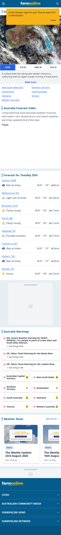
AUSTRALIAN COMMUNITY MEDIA (21, 503)
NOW (7, 67)
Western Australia (11, 100)
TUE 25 (23, 67)
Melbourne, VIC (10, 193)
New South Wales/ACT (13, 87)
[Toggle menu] (3, 3)
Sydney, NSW (9, 180)
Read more (30, 82)
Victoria (35, 95)
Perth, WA (7, 218)
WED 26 (37, 67)
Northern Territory (41, 87)
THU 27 (53, 67)
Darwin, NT (8, 269)
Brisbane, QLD (10, 206)
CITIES (5, 494)
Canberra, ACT (10, 243)
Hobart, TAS (8, 256)
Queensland (8, 91)
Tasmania (6, 95)
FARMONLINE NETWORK (16, 521)
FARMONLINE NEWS (13, 512)
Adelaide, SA (8, 231)
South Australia (39, 91)
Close (53, 20)
